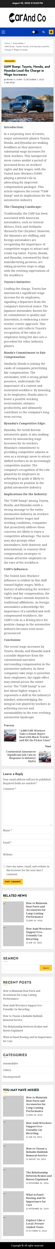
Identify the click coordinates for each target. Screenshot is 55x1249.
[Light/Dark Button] (35, 32)
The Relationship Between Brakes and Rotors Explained (13, 1177)
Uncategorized (11, 1076)
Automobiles (10, 61)
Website (8, 854)
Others (7, 1070)
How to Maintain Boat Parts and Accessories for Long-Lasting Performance (13, 911)
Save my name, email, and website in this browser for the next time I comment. (27, 870)
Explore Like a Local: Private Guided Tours (13, 1225)
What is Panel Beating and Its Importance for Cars (13, 1201)
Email (7, 842)
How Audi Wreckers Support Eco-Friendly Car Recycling (13, 935)
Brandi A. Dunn (14, 80)
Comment (9, 788)
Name (7, 830)
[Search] (43, 32)
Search (10, 958)
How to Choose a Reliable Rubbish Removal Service (13, 1154)
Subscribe (51, 32)
